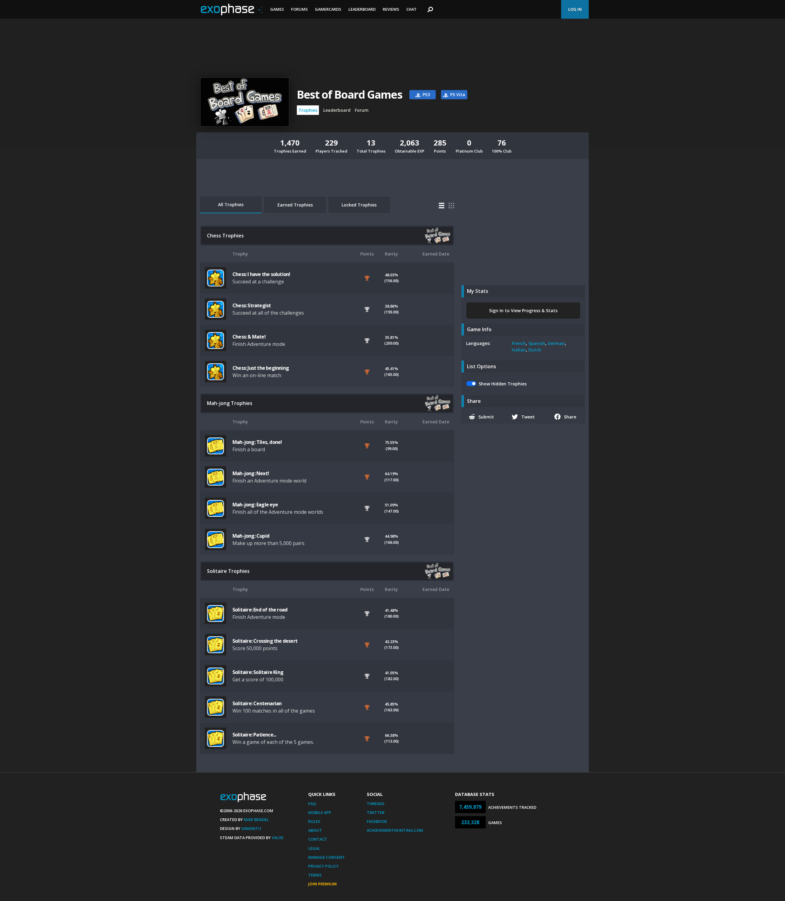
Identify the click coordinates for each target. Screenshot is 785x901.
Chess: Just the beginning (260, 368)
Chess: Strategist (251, 305)
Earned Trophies (295, 205)
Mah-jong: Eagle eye (255, 504)
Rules (314, 821)
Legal (314, 848)
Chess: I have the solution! (261, 274)
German (556, 343)
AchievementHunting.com (395, 830)
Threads (376, 803)
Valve (277, 837)
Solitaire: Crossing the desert (264, 641)
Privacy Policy (323, 866)
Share (570, 417)
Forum (362, 110)
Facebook (377, 821)
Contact (317, 839)
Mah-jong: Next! (250, 473)
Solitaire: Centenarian (256, 703)
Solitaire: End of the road (259, 609)
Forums (299, 9)
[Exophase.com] (231, 9)
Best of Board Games (349, 94)
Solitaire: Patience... (254, 734)
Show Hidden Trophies (503, 384)
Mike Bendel (256, 819)
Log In (575, 9)
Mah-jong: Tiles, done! (257, 442)
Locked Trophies (359, 205)
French (519, 343)
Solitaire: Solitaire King (257, 672)
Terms (315, 875)
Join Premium (322, 884)
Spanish (536, 343)
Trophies (307, 110)
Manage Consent (326, 857)
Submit (486, 417)
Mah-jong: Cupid (250, 535)
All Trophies (230, 204)
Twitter (376, 812)
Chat (411, 9)
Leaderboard (362, 9)
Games (277, 9)
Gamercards (328, 9)
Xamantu (251, 828)
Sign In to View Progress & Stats (523, 310)
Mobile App (319, 812)
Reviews (391, 9)
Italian (519, 350)
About (315, 830)
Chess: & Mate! (249, 336)
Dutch (534, 350)
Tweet (528, 417)
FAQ (312, 803)
